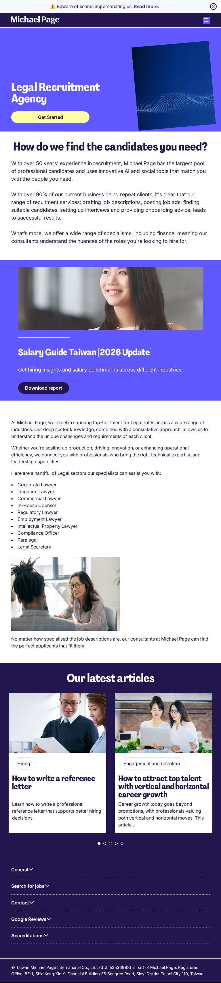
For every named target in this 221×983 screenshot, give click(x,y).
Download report (43, 388)
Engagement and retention (151, 763)
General (19, 869)
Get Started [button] (50, 117)
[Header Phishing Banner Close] (213, 6)
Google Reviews (28, 919)
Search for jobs (28, 886)
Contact (20, 902)
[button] (99, 843)
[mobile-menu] (206, 20)
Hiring (23, 763)
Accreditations (27, 935)
